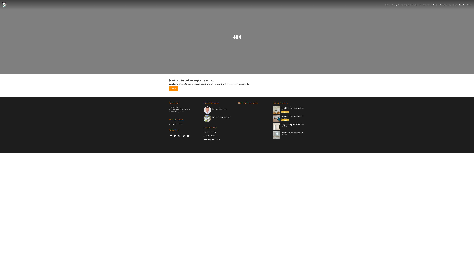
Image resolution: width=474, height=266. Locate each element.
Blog (454, 5)
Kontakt (462, 5)
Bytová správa (445, 5)
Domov (173, 89)
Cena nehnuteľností (430, 5)
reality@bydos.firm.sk (212, 139)
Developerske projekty (409, 5)
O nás (469, 5)
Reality (394, 5)
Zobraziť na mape (176, 124)
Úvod (387, 5)
